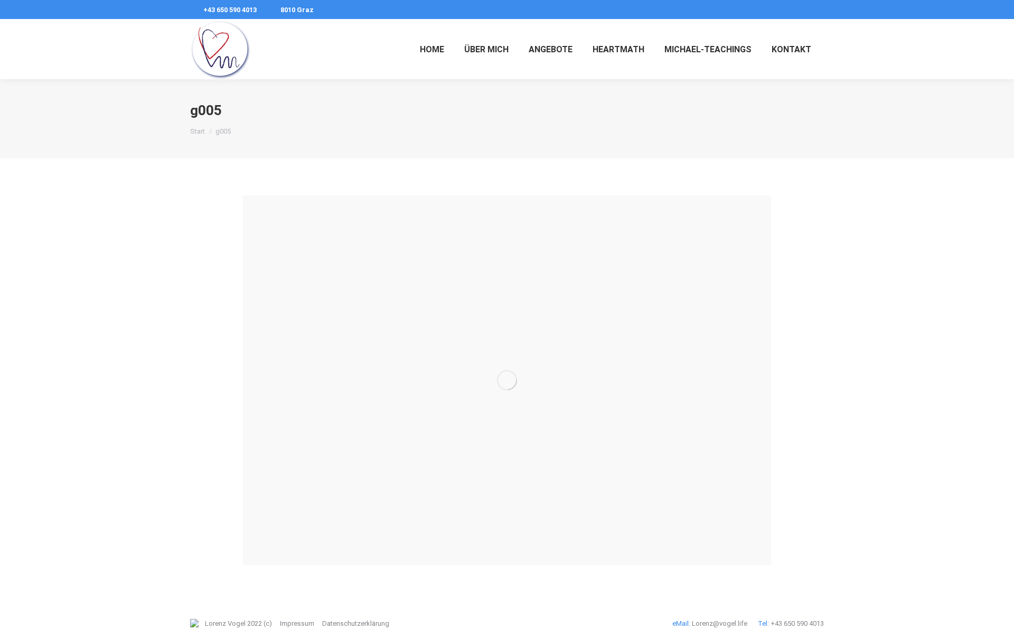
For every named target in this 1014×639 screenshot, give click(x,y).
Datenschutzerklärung (355, 623)
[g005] (507, 380)
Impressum (297, 623)
